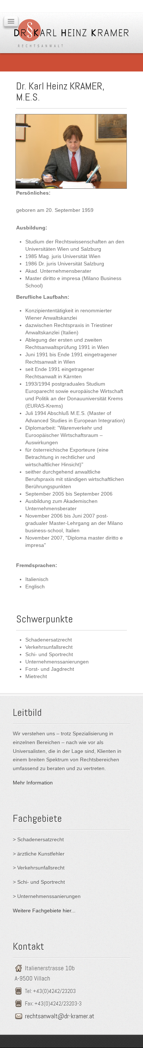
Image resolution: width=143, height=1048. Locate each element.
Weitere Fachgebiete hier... (44, 910)
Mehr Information (33, 783)
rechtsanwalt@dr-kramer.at (59, 1016)
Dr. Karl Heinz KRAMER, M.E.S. (60, 91)
